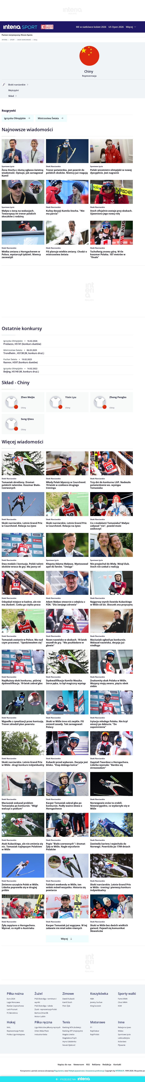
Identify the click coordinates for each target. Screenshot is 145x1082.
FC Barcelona (12, 1013)
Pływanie (121, 1045)
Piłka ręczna (43, 1022)
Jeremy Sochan (96, 1002)
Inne (121, 1022)
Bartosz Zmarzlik (41, 1013)
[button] (131, 27)
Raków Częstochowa (15, 1006)
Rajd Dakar (94, 1031)
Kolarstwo (122, 1041)
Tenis (66, 1022)
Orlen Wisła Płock (42, 1031)
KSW (120, 1006)
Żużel (38, 993)
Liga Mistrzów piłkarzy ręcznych (47, 1027)
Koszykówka (99, 993)
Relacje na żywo (124, 1027)
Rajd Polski (94, 1034)
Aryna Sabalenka (69, 1041)
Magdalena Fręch (69, 1038)
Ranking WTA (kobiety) (71, 1027)
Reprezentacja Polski (15, 1031)
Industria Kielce (41, 1034)
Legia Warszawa (13, 1002)
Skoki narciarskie (24, 40)
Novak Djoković (68, 1045)
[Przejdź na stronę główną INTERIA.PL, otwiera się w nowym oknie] (12, 27)
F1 (91, 1027)
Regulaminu (59, 1071)
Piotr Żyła (66, 1006)
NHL (9, 1027)
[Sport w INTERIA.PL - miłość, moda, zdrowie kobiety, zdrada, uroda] (29, 27)
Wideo (120, 1031)
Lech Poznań (12, 1009)
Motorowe (97, 1022)
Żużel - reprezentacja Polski (46, 1009)
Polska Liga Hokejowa (16, 1034)
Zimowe (68, 993)
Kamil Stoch (67, 1002)
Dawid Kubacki (68, 998)
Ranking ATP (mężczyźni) (72, 1031)
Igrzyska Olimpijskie (15, 118)
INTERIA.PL (119, 1071)
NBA (92, 998)
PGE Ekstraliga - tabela (44, 1006)
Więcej (64, 938)
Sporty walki (127, 993)
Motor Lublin (40, 1016)
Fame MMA (122, 998)
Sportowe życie (124, 1034)
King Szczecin (95, 1006)
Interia (4, 40)
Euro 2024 (11, 998)
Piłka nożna (15, 993)
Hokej (11, 1022)
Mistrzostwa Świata (48, 118)
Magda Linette (68, 1034)
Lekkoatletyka (124, 1038)
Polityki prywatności (77, 1071)
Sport (12, 40)
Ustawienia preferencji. (95, 1071)
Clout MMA (122, 1002)
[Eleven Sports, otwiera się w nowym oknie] (47, 27)
